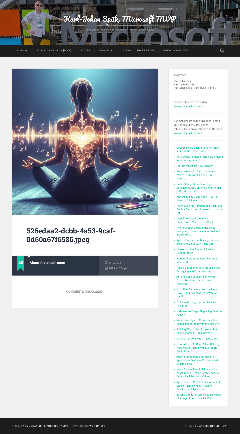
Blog (20, 50)
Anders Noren (209, 425)
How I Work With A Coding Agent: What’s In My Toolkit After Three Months (196, 175)
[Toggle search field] (222, 51)
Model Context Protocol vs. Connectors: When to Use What (194, 220)
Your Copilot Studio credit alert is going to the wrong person (199, 158)
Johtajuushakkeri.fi (138, 50)
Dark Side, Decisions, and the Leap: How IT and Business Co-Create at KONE (197, 293)
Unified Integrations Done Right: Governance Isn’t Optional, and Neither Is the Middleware (198, 188)
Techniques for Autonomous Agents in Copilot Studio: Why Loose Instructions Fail (199, 209)
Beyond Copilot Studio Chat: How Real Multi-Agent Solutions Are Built (198, 396)
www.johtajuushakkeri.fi (188, 106)
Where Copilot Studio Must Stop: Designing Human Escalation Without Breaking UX (198, 231)
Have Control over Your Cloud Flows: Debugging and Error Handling (198, 269)
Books (85, 50)
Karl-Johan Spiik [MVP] (54, 50)
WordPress (97, 425)
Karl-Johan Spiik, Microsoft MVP (120, 18)
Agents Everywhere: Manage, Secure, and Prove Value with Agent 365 (197, 242)
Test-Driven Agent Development (194, 165)
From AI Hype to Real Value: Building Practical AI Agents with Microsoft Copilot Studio (197, 348)
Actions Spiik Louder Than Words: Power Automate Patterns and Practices (196, 280)
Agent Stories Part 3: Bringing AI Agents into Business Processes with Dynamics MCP (198, 360)
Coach (104, 50)
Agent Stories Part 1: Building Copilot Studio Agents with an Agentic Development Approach (198, 386)
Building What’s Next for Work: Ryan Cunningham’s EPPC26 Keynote (197, 331)
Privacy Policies (176, 50)
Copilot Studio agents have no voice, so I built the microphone (197, 149)
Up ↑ (225, 425)
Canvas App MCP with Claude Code (197, 338)
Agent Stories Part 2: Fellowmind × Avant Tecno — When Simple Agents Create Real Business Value (197, 373)
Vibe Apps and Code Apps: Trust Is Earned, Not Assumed (196, 198)
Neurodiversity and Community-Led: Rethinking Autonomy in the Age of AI (198, 322)
